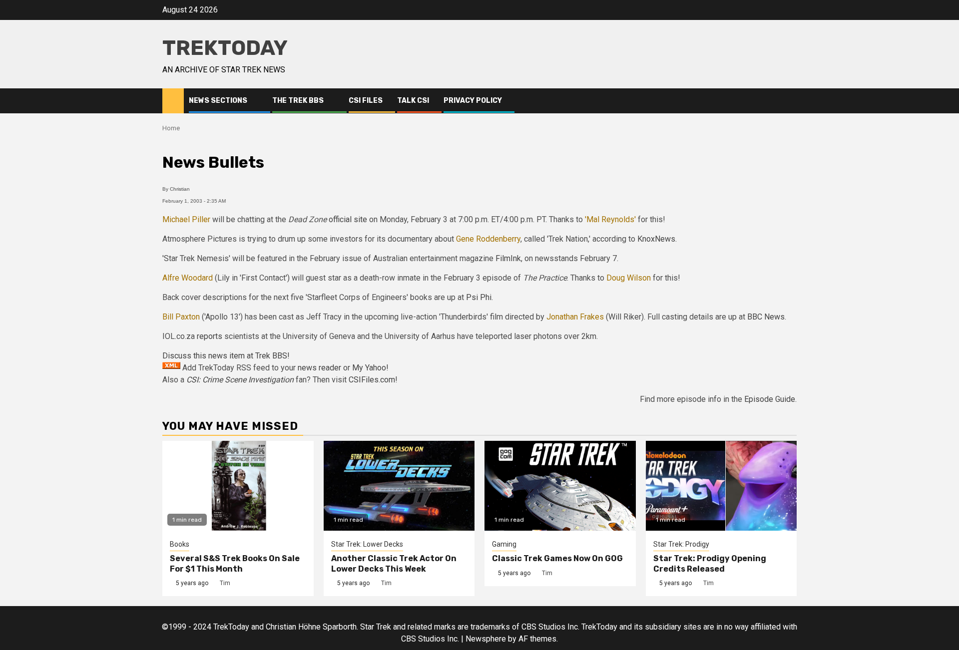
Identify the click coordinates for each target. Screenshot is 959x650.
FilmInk (508, 258)
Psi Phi (478, 297)
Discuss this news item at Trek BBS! (226, 355)
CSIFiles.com (372, 379)
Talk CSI (413, 100)
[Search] (789, 100)
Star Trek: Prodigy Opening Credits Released (709, 564)
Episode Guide (769, 399)
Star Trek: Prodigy (681, 544)
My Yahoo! (370, 367)
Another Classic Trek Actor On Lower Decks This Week (394, 564)
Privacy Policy (473, 100)
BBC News (766, 317)
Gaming (504, 544)
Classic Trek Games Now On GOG (557, 558)
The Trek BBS (298, 100)
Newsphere (486, 639)
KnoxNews (656, 239)
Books (179, 544)
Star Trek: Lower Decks (367, 544)
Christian (180, 189)
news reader (319, 367)
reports (209, 336)
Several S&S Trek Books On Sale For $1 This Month (235, 564)
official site (348, 219)
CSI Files (366, 100)
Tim (225, 583)
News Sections (218, 100)
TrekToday (225, 47)
